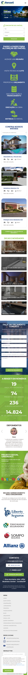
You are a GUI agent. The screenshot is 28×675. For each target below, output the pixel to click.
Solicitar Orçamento (14, 370)
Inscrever (14, 653)
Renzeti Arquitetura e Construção (12, 641)
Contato (5, 623)
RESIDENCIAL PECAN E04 (12, 157)
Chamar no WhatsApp (15, 570)
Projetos (6, 603)
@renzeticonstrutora (13, 636)
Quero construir (8, 616)
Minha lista (6, 613)
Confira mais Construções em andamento (14, 232)
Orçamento (6, 611)
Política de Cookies (20, 664)
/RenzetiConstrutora (13, 633)
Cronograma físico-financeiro (12, 618)
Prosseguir (8, 670)
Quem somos (7, 596)
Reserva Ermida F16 (11, 188)
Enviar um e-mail (15, 560)
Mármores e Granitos (8, 313)
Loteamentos (7, 601)
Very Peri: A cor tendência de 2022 (12, 284)
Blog (4, 608)
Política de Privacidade (10, 626)
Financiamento (7, 606)
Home (5, 593)
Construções (7, 598)
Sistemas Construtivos (9, 621)
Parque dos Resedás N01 (13, 220)
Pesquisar (14, 38)
